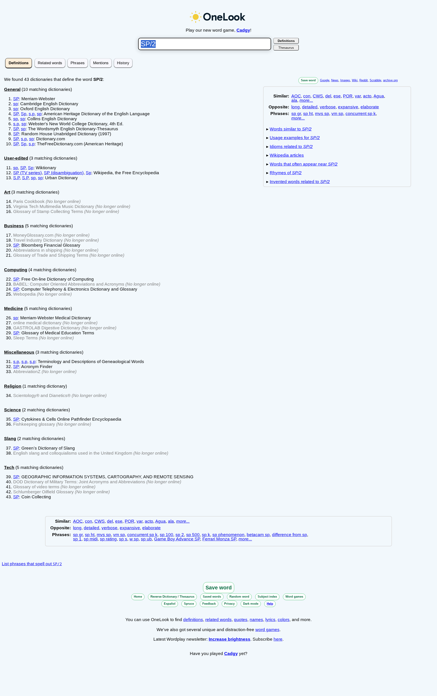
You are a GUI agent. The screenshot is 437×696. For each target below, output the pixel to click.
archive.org (390, 80)
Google (324, 80)
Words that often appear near (304, 164)
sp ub (146, 539)
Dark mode (250, 603)
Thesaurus (286, 47)
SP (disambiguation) (64, 172)
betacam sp (258, 534)
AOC (296, 96)
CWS (318, 96)
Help (270, 603)
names (256, 619)
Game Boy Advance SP (177, 539)
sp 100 (166, 534)
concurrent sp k (361, 113)
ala (294, 100)
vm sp (337, 113)
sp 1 (77, 539)
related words (218, 619)
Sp (23, 113)
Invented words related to (300, 181)
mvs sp (322, 113)
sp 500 (193, 534)
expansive (348, 107)
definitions (193, 619)
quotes (240, 619)
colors (284, 619)
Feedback (209, 603)
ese (337, 96)
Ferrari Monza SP (219, 539)
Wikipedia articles (287, 155)
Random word (239, 596)
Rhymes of (286, 172)
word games (267, 629)
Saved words (212, 596)
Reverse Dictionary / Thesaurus (172, 596)
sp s (123, 539)
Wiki (355, 80)
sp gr (296, 113)
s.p (32, 113)
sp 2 (179, 534)
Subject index (267, 596)
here (278, 639)
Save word (308, 80)
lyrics (270, 619)
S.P (16, 177)
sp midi (91, 539)
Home (138, 596)
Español (169, 603)
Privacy (229, 603)
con (306, 96)
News (334, 80)
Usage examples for (295, 137)
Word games (294, 596)
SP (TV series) (27, 172)
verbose (328, 107)
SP (16, 98)
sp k (206, 534)
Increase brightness (229, 639)
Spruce (189, 603)
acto (367, 96)
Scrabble (375, 80)
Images (345, 80)
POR (348, 96)
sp (15, 103)
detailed (310, 107)
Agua (378, 96)
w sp (134, 539)
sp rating (108, 539)
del (328, 96)
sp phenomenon (228, 534)
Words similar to (291, 129)
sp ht (308, 113)
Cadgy (243, 30)
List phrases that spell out (32, 563)
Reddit (363, 80)
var (358, 96)
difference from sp (289, 534)
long (295, 107)
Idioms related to (291, 146)
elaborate (370, 107)
